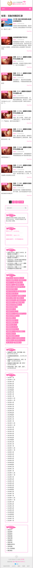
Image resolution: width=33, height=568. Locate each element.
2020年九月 (10, 454)
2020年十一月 (11, 450)
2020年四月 (10, 464)
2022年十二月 (11, 398)
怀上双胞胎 (11, 338)
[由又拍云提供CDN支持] (16, 564)
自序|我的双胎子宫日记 (20, 37)
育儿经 (10, 342)
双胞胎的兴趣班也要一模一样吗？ (16, 363)
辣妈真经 (9, 550)
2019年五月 (10, 487)
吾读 (8, 267)
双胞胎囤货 (11, 302)
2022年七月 (10, 408)
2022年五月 (10, 412)
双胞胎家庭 (11, 309)
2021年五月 (10, 437)
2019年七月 (10, 483)
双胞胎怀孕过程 (12, 311)
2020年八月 (10, 456)
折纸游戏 (21, 338)
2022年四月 (10, 415)
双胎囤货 (9, 534)
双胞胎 (20, 298)
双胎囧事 (9, 536)
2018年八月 (10, 506)
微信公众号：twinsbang (12, 231)
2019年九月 (10, 479)
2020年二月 (10, 468)
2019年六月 (10, 485)
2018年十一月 (11, 499)
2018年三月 (10, 516)
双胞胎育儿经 (11, 324)
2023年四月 (10, 390)
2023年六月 (10, 385)
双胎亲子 (10, 282)
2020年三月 (10, 466)
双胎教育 (21, 295)
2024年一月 (10, 377)
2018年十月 (10, 502)
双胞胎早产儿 (21, 313)
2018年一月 (10, 520)
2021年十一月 (11, 425)
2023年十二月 (11, 379)
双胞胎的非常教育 (13, 315)
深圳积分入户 (20, 340)
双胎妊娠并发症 (12, 289)
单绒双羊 (22, 280)
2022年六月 (10, 410)
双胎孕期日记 (11, 295)
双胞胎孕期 (20, 302)
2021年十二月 (11, 423)
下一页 (21, 202)
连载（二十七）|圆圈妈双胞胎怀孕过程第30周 (22, 148)
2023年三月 (10, 392)
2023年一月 (10, 396)
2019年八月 (10, 481)
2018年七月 (10, 508)
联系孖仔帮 (6, 566)
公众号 (14, 566)
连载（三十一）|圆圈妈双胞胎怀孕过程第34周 (22, 74)
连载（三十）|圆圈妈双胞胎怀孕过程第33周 (22, 92)
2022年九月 (10, 404)
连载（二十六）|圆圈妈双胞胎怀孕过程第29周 (22, 166)
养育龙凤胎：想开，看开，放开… (16, 366)
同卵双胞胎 (21, 331)
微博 (23, 566)
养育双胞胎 (19, 278)
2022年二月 (10, 419)
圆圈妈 (14, 23)
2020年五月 (10, 462)
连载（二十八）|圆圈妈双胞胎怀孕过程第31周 (22, 130)
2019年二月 (10, 493)
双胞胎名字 (21, 300)
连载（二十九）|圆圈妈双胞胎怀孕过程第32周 (22, 112)
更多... (4, 9)
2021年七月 (10, 433)
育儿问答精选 (11, 548)
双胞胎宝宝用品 (12, 307)
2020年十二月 (11, 448)
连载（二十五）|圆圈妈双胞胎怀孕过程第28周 (22, 184)
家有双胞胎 (11, 333)
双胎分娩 (19, 282)
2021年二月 (10, 444)
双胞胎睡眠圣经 (12, 320)
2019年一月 (10, 495)
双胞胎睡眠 (11, 318)
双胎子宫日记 (11, 291)
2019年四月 (10, 489)
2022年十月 (10, 402)
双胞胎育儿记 (12, 327)
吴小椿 (9, 256)
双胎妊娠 (10, 286)
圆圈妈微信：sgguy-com (12, 235)
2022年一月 (10, 421)
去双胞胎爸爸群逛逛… (13, 356)
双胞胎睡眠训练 (12, 322)
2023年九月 (10, 383)
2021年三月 (10, 441)
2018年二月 (10, 518)
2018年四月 (10, 514)
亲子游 (10, 278)
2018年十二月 (11, 497)
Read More (29, 31)
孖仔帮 (22, 559)
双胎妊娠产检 (20, 286)
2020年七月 (10, 458)
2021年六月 (10, 435)
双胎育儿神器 (11, 298)
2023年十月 (10, 381)
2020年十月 (10, 452)
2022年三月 (10, 417)
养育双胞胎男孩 (12, 280)
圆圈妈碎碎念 (11, 544)
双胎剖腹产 (11, 284)
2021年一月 (10, 446)
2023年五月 (10, 388)
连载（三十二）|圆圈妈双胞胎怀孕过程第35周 (22, 58)
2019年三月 (10, 491)
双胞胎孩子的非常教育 (14, 304)
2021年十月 (10, 427)
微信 (19, 566)
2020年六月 (10, 460)
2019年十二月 (11, 473)
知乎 (28, 566)
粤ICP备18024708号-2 (19, 561)
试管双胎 (17, 342)
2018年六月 (10, 510)
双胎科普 (9, 542)
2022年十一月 (11, 400)
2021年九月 (10, 429)
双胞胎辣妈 (11, 331)
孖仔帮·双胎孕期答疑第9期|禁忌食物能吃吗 (22, 20)
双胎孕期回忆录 (12, 293)
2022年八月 (10, 406)
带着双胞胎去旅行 (13, 335)
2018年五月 (10, 512)
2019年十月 (10, 477)
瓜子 (8, 263)
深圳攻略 (10, 340)
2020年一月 (10, 470)
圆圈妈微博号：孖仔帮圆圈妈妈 (14, 239)
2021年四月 (10, 439)
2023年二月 (10, 394)
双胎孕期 (21, 291)
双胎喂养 (19, 284)
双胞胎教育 (11, 313)
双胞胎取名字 (11, 300)
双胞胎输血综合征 (12, 329)
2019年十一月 (11, 475)
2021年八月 (10, 431)
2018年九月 (10, 504)
